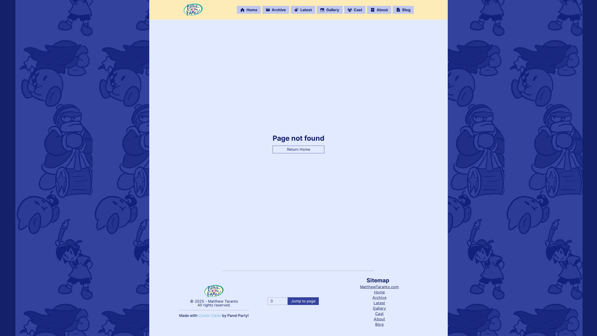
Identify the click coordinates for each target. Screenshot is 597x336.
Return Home (298, 149)
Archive (279, 9)
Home (251, 9)
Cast (358, 9)
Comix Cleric (209, 315)
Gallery (332, 9)
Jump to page (303, 301)
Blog (406, 9)
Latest (306, 9)
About (382, 9)
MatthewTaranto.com (379, 286)
